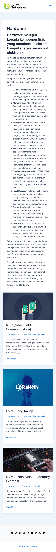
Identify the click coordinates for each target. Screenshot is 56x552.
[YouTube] (32, 533)
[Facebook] (11, 533)
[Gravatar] (36, 533)
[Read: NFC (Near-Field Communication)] (28, 306)
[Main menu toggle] (50, 6)
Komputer (37, 486)
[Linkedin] (28, 533)
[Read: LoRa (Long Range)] (28, 387)
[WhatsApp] (40, 533)
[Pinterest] (24, 533)
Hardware (10, 334)
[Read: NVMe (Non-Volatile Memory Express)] (28, 459)
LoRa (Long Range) (20, 411)
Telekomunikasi (40, 334)
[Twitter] (16, 533)
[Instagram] (20, 533)
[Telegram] (44, 533)
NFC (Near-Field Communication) (18, 327)
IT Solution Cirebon (28, 546)
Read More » (12, 358)
